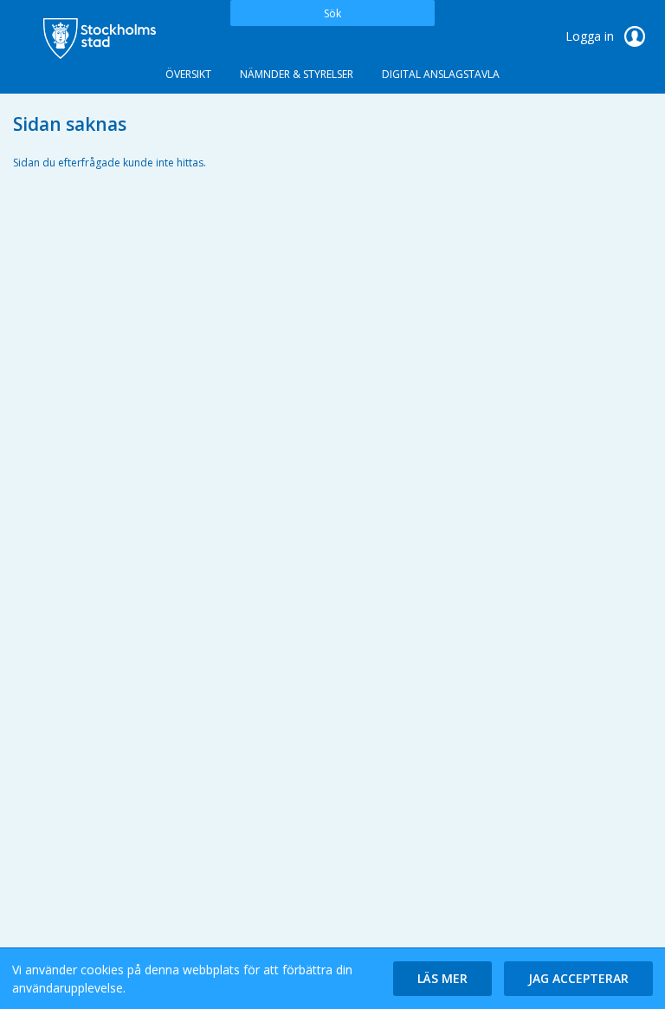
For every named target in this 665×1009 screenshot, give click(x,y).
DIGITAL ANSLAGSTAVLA (441, 74)
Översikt (188, 74)
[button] (442, 978)
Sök (332, 13)
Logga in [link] (591, 36)
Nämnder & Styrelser (296, 74)
